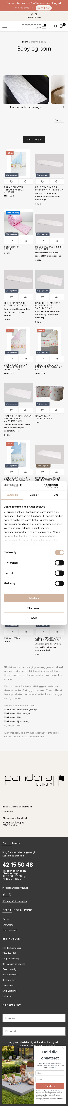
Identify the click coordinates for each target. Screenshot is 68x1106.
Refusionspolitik (9, 974)
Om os (5, 919)
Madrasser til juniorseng (16, 721)
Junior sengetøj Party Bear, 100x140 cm (48, 367)
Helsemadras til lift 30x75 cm (49, 248)
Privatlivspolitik (9, 953)
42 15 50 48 (17, 864)
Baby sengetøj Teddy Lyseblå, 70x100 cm (14, 189)
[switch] (59, 562)
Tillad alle (34, 598)
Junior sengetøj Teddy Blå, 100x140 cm (17, 480)
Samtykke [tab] (12, 494)
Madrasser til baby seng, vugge (20, 709)
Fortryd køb (7, 996)
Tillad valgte (34, 608)
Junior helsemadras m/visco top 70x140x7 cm (18, 418)
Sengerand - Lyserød (12, 248)
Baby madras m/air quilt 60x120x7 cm (47, 479)
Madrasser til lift (12, 717)
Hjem (25, 41)
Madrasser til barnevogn (17, 713)
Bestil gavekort (9, 980)
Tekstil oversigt (9, 930)
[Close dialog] (63, 1048)
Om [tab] (56, 494)
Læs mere (7, 811)
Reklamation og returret (13, 964)
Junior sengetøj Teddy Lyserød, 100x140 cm (15, 367)
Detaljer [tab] (34, 494)
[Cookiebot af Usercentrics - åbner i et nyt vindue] (44, 486)
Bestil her (43, 8)
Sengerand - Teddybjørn (43, 417)
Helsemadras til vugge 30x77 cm (15, 304)
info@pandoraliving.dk (15, 887)
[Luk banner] (63, 486)
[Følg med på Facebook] (32, 14)
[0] (61, 26)
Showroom (7, 925)
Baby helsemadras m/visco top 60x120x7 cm (47, 305)
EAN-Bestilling (9, 991)
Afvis (34, 617)
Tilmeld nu (50, 1086)
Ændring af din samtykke (14, 901)
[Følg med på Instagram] (36, 14)
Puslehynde (12, 637)
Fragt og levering (10, 958)
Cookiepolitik (8, 985)
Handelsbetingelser (11, 948)
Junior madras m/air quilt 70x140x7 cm (49, 639)
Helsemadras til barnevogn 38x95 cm (49, 188)
